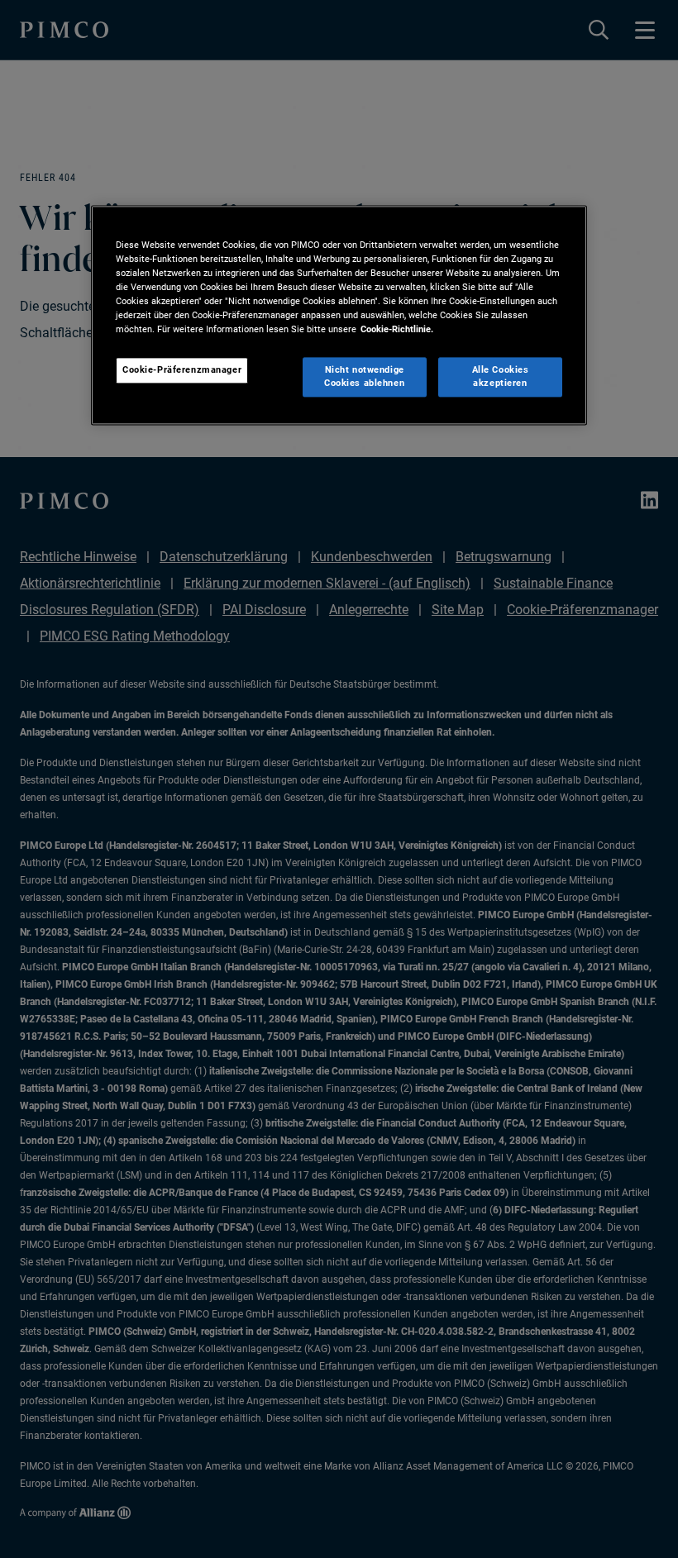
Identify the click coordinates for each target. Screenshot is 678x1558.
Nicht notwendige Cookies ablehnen (364, 376)
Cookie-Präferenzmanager (181, 370)
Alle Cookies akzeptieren (500, 376)
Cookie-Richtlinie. (396, 330)
